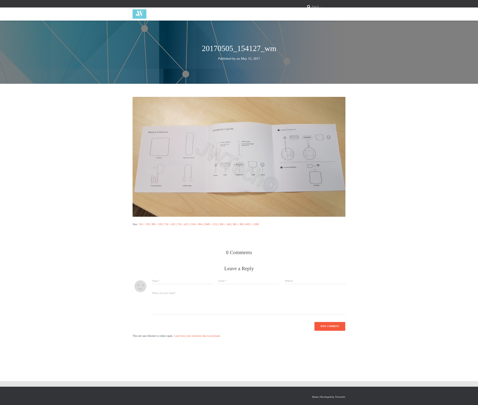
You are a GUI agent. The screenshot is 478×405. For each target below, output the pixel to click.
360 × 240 (225, 224)
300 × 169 (156, 224)
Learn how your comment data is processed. (197, 336)
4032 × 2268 (252, 224)
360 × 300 (237, 224)
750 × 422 (169, 224)
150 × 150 (144, 224)
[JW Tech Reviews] (139, 14)
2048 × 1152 (211, 224)
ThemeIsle (340, 396)
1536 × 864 (196, 224)
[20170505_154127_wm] (239, 156)
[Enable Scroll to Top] (470, 397)
